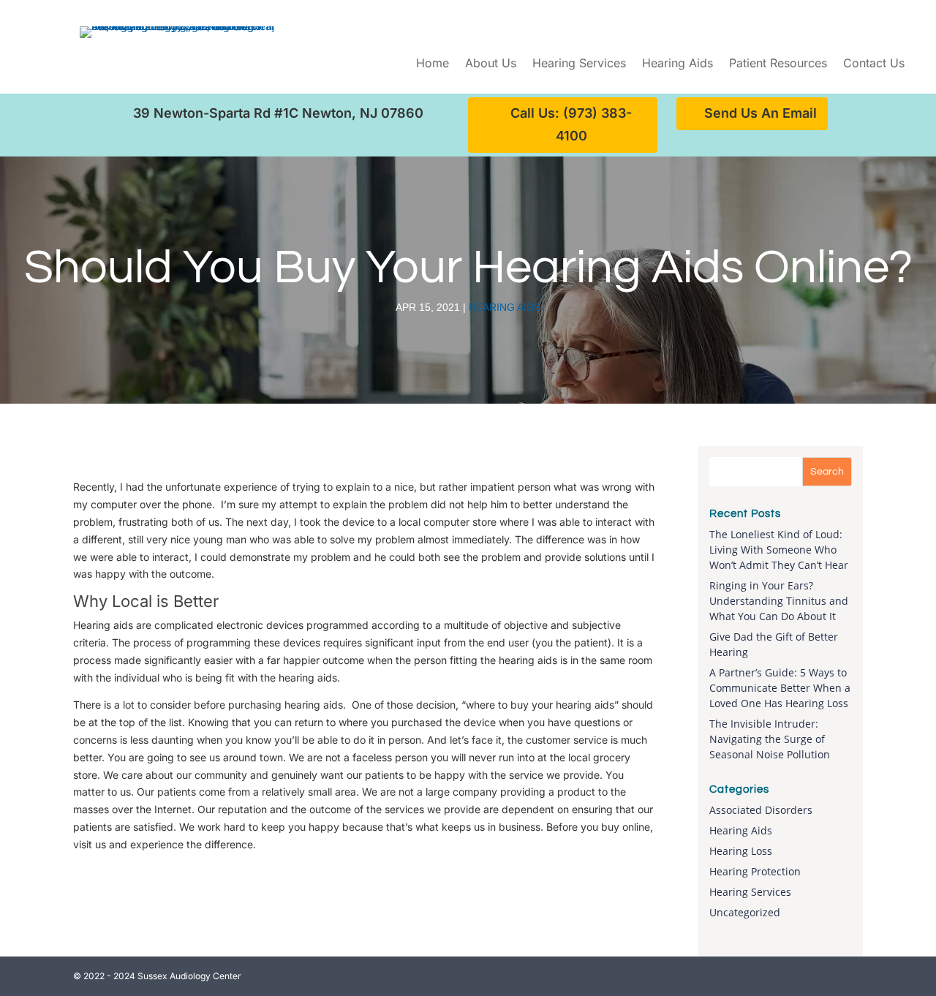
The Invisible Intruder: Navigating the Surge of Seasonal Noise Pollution (769, 739)
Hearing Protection (755, 871)
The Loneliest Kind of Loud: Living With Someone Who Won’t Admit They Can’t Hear (778, 549)
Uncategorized (744, 912)
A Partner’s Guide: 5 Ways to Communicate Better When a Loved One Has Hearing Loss (779, 687)
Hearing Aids (677, 64)
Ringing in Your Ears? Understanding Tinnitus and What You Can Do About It (778, 600)
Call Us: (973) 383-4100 (571, 124)
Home (432, 64)
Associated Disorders (760, 810)
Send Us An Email (760, 113)
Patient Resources (778, 64)
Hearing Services (579, 64)
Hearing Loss (740, 851)
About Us (490, 64)
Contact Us (874, 64)
